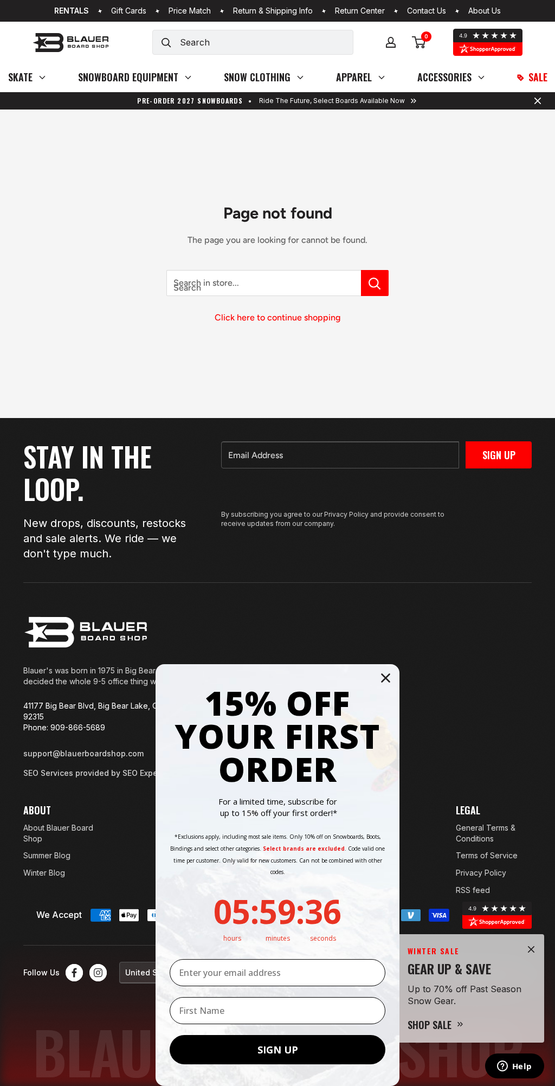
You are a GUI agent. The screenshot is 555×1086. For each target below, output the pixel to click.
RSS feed (473, 890)
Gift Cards (128, 11)
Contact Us (426, 11)
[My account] (391, 42)
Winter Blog (44, 872)
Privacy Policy (481, 872)
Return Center (360, 11)
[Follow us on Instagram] (98, 972)
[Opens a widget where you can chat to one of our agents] (514, 1067)
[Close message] (537, 100)
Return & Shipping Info (273, 11)
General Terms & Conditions (485, 833)
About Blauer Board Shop (58, 833)
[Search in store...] (375, 283)
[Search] (166, 42)
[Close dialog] (385, 678)
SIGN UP (277, 1049)
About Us (484, 11)
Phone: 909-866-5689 (64, 727)
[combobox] (266, 42)
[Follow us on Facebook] (74, 972)
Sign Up (498, 455)
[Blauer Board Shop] (85, 632)
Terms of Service (487, 855)
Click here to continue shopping (277, 317)
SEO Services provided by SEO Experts (95, 772)
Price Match (190, 11)
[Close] (531, 949)
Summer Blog (46, 855)
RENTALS (71, 11)
